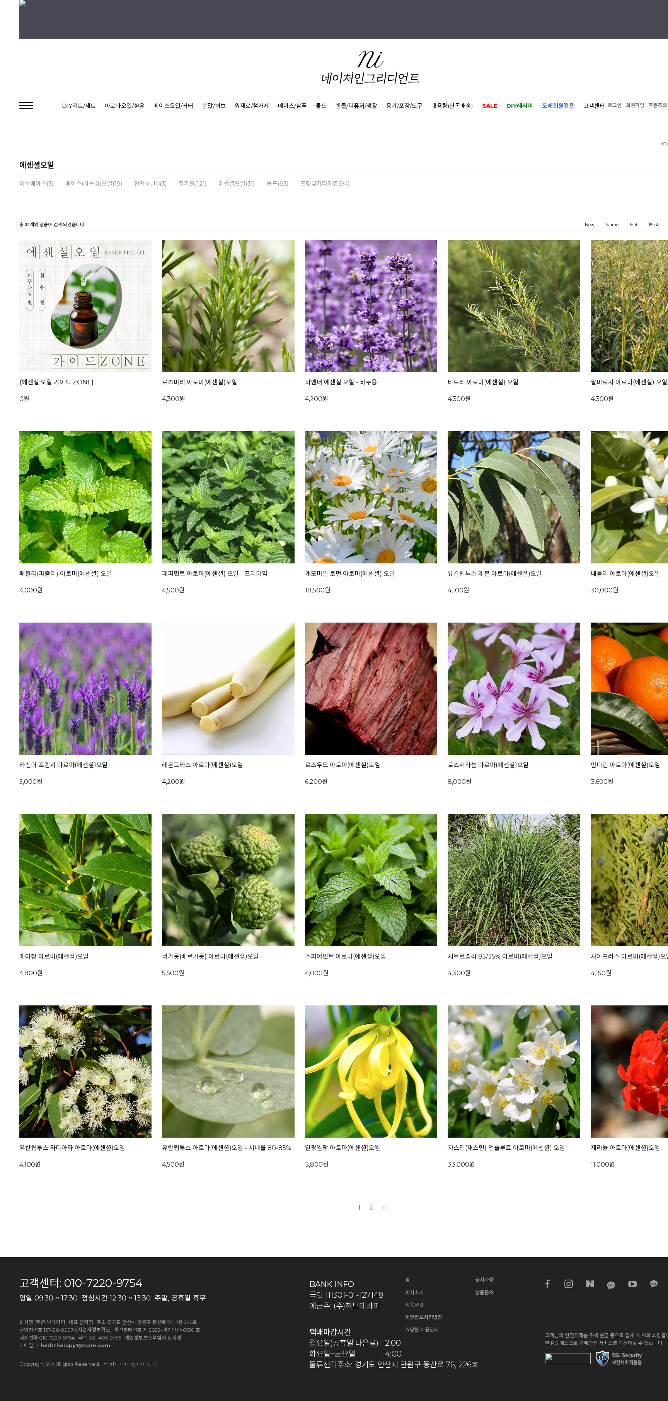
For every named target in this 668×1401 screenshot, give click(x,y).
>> (383, 1208)
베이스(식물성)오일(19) (94, 183)
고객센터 (594, 105)
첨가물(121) (193, 183)
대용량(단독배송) (452, 105)
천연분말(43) (150, 183)
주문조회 (658, 105)
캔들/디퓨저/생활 (356, 105)
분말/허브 (214, 105)
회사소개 (414, 1292)
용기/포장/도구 (404, 105)
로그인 (615, 105)
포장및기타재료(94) (325, 183)
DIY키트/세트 (79, 105)
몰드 (321, 105)
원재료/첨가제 (252, 105)
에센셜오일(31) (236, 183)
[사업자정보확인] (94, 1329)
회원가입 (635, 105)
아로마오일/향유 (125, 105)
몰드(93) (278, 183)
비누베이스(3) (36, 183)
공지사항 (484, 1279)
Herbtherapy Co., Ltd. (130, 1363)
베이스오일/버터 (173, 105)
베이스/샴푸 (292, 105)
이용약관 (414, 1305)
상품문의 (484, 1292)
